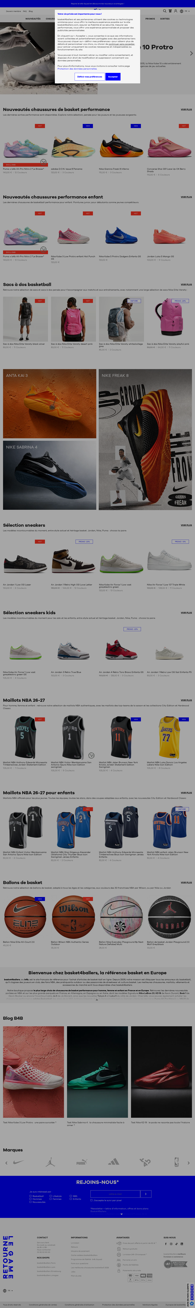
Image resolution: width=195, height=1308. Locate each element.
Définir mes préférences (89, 76)
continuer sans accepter (122, 44)
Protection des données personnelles (77, 69)
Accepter (113, 76)
